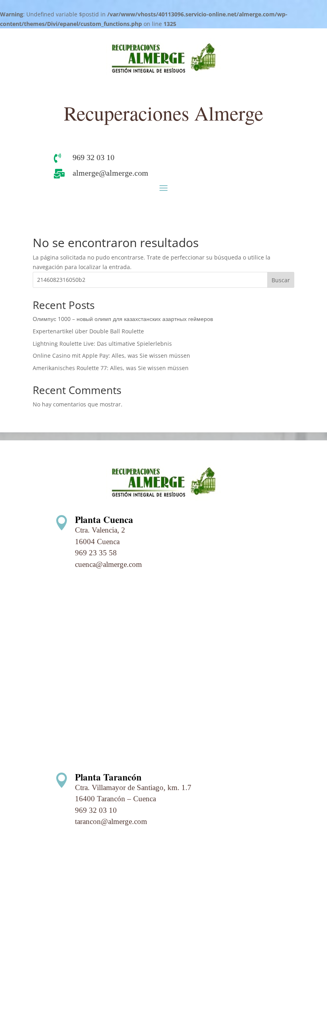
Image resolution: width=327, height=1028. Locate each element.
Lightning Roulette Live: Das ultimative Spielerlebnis (102, 343)
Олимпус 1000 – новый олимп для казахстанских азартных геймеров (123, 319)
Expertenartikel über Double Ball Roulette (88, 331)
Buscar (281, 280)
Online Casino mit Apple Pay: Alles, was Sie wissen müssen (111, 355)
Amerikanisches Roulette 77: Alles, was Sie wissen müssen (111, 368)
